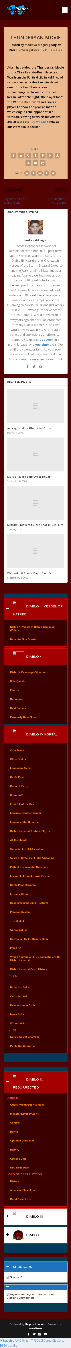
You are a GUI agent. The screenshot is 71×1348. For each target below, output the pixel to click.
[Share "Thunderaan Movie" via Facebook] (13, 155)
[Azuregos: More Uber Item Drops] (35, 406)
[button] (35, 1287)
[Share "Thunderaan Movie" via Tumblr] (35, 155)
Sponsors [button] (22, 1267)
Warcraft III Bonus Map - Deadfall (30, 573)
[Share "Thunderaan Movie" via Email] (35, 163)
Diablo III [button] (34, 1216)
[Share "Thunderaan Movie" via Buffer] (57, 155)
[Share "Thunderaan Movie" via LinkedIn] (50, 155)
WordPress (35, 1328)
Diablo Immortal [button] (41, 734)
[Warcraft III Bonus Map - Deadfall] (35, 551)
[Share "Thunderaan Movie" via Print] (42, 163)
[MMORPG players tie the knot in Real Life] (35, 503)
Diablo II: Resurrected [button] (28, 1083)
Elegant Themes (35, 1324)
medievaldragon (36, 45)
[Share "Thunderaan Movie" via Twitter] (21, 155)
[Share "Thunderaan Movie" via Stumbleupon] (28, 163)
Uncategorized (28, 50)
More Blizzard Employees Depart (29, 476)
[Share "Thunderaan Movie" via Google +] (28, 155)
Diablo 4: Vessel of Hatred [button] (38, 610)
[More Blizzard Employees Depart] (35, 454)
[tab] (35, 609)
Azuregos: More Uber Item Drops (29, 428)
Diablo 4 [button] (33, 656)
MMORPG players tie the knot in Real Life (35, 525)
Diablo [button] (32, 1235)
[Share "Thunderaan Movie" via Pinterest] (42, 155)
